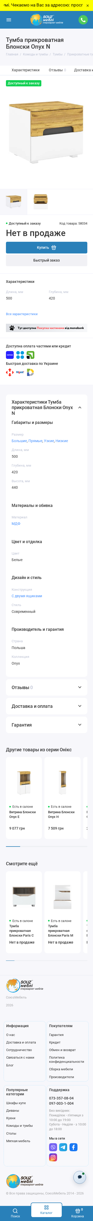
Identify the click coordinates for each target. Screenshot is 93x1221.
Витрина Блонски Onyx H (61, 814)
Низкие (62, 441)
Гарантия (56, 1035)
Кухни (11, 1118)
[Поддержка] (83, 20)
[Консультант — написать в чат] (79, 1177)
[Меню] (9, 20)
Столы (11, 1133)
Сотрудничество (19, 1050)
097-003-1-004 (61, 1103)
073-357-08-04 (61, 1098)
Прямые (35, 441)
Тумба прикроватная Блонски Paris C (21, 930)
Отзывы (57, 70)
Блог (9, 1065)
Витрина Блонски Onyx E (22, 814)
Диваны (12, 1110)
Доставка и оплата (21, 1042)
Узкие (49, 441)
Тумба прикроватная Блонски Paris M (60, 930)
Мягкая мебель (18, 1141)
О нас (10, 1035)
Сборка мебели (61, 1069)
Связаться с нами (20, 1057)
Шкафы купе (16, 1103)
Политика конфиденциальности (66, 1059)
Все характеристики (22, 314)
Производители (61, 1077)
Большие (19, 441)
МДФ (16, 524)
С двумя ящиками (27, 596)
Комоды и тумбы (19, 1126)
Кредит (54, 1042)
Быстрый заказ (46, 260)
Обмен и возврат (62, 1050)
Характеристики (26, 70)
